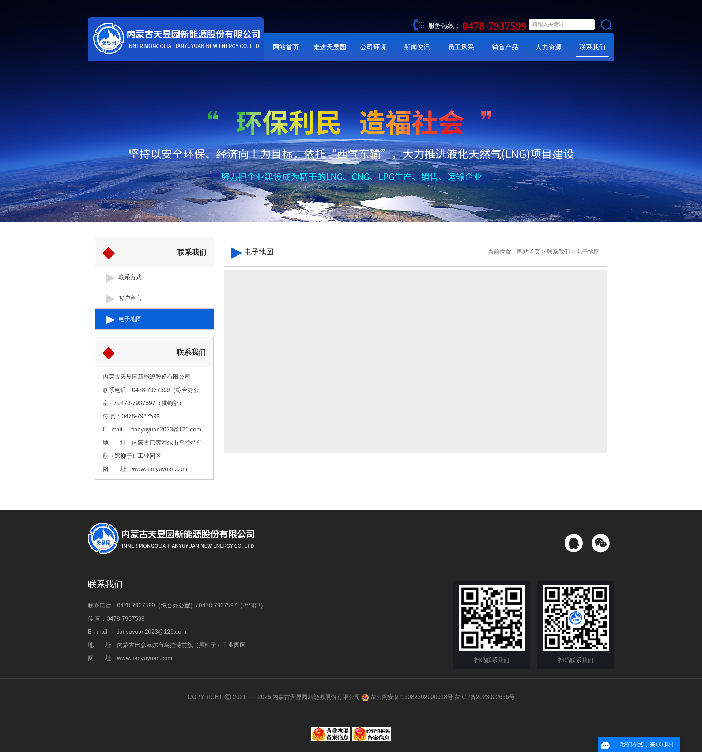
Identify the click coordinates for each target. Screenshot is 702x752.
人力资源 (548, 47)
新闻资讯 (417, 47)
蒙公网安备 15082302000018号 (411, 697)
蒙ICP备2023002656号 (484, 697)
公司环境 (373, 47)
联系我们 (592, 47)
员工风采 (461, 47)
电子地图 (130, 319)
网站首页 (286, 47)
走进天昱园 (329, 47)
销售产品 (505, 47)
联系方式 (130, 277)
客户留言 (130, 298)
